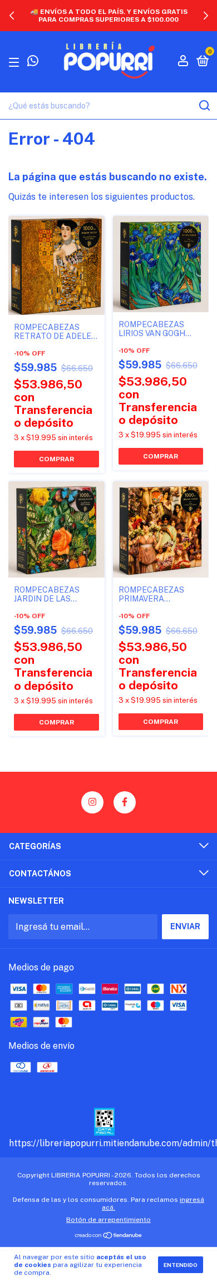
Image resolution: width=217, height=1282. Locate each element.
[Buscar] (204, 106)
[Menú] (15, 62)
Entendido (181, 1264)
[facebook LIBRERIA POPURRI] (125, 802)
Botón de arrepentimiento (108, 1220)
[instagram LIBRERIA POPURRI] (92, 802)
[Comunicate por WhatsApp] (32, 62)
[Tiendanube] (109, 1236)
